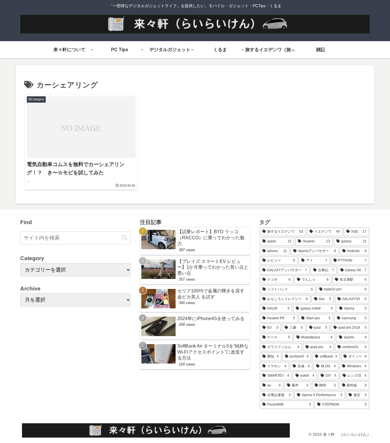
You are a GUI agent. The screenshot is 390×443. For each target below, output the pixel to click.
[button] (125, 238)
